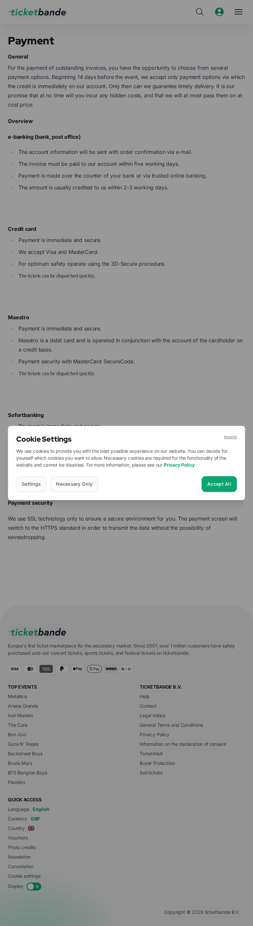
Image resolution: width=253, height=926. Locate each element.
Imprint (230, 436)
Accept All (219, 484)
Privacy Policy (179, 465)
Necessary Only (74, 484)
